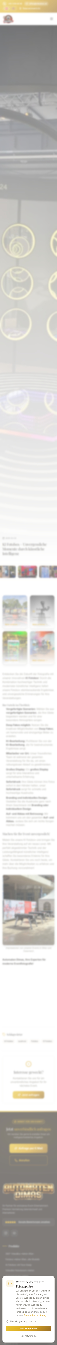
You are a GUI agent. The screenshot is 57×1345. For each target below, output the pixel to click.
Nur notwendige (28, 1336)
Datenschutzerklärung (35, 1315)
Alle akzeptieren (28, 1328)
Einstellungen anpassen (21, 1321)
